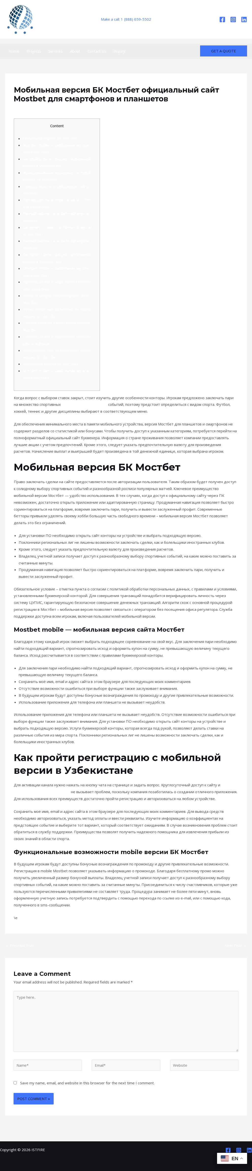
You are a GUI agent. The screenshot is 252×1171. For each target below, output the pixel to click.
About (75, 51)
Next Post (235, 945)
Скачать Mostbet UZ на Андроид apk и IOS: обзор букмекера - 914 (106, 108)
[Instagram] (233, 19)
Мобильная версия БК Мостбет (50, 138)
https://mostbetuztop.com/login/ (42, 791)
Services (55, 51)
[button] (223, 50)
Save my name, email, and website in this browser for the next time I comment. (87, 1082)
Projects (34, 51)
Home (14, 51)
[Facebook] (222, 19)
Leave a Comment (29, 108)
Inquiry (119, 51)
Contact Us (97, 51)
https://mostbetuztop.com (84, 404)
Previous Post (19, 945)
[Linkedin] (244, 19)
